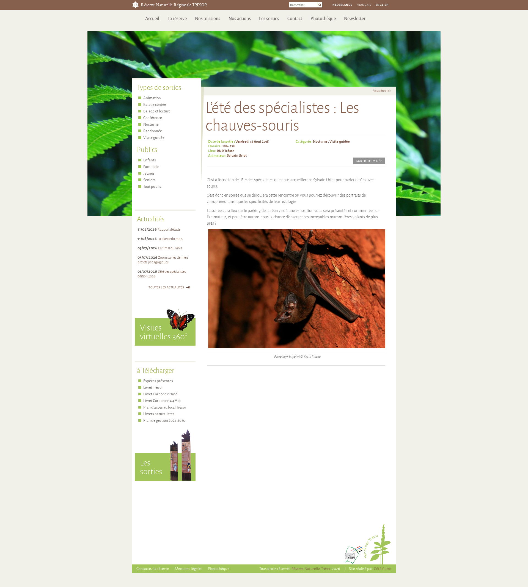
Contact (294, 18)
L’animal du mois (170, 248)
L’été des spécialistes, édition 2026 (162, 274)
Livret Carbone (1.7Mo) (160, 393)
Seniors (149, 179)
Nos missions (207, 18)
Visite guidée (339, 141)
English (382, 5)
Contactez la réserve (152, 568)
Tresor (135, 4)
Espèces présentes (158, 380)
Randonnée (152, 130)
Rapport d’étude (169, 229)
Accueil (152, 18)
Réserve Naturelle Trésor (311, 568)
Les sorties (269, 18)
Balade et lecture (156, 111)
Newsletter (354, 18)
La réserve (177, 18)
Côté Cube (382, 568)
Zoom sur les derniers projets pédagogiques (163, 259)
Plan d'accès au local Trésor (164, 407)
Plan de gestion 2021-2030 (164, 420)
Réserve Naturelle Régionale (174, 5)
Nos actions (240, 18)
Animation (152, 97)
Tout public (152, 186)
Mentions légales (188, 568)
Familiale (151, 166)
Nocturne (320, 141)
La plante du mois (170, 238)
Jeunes (149, 173)
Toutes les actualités (166, 287)
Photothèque (323, 18)
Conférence (152, 117)
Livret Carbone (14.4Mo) (162, 400)
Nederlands (342, 5)
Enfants (149, 159)
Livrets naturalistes (158, 413)
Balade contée (154, 104)
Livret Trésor (153, 387)
